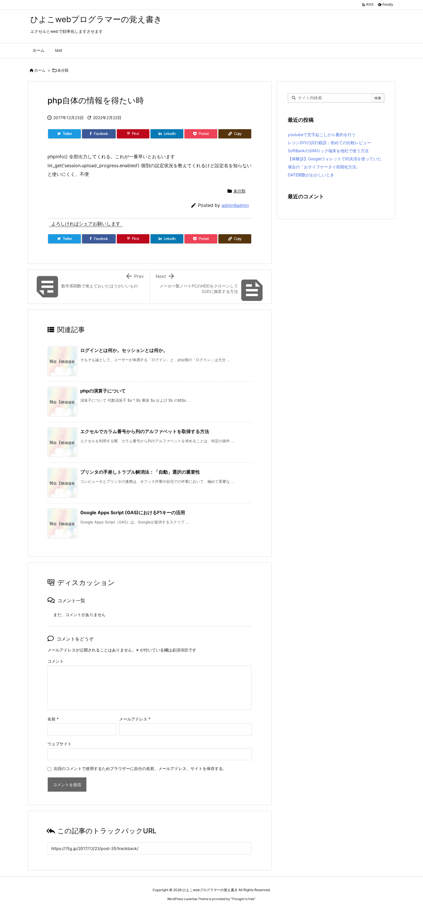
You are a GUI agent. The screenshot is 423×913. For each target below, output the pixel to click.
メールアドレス (134, 718)
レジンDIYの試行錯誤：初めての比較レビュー (329, 142)
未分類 (62, 70)
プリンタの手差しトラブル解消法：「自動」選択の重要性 (140, 472)
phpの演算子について (103, 391)
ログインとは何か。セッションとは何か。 (124, 350)
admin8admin (235, 205)
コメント (55, 661)
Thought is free (243, 899)
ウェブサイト (59, 743)
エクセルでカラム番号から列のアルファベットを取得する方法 (144, 431)
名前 (53, 718)
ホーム (39, 70)
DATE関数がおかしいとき (311, 174)
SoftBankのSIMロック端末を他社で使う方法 (328, 150)
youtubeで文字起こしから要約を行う (322, 134)
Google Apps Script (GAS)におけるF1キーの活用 (132, 512)
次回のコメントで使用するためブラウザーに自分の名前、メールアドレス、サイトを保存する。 (140, 768)
